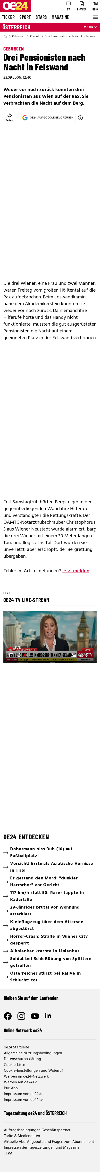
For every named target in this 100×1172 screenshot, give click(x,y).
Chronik (35, 36)
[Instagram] (21, 1016)
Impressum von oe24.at (23, 1094)
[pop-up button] (81, 655)
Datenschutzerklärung (22, 1059)
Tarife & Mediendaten (22, 1136)
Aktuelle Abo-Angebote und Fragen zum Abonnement (49, 1142)
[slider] (29, 655)
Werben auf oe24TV (20, 1082)
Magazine (60, 17)
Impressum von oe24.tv (23, 1100)
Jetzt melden (75, 571)
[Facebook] (8, 1016)
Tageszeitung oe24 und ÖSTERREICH (35, 1113)
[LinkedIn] (48, 1016)
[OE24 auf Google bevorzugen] (80, 118)
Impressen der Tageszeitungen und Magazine (41, 1148)
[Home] (5, 36)
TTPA (8, 1153)
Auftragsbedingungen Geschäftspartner (37, 1130)
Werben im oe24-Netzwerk (26, 1076)
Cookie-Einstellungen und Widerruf (33, 1071)
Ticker (8, 17)
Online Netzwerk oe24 (23, 1030)
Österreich (16, 27)
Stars (41, 17)
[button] (50, 638)
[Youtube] (35, 1016)
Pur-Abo (11, 1088)
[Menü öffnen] (95, 17)
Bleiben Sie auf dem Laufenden (31, 998)
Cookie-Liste (14, 1065)
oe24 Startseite (16, 1047)
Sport (25, 17)
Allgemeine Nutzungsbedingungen (33, 1053)
